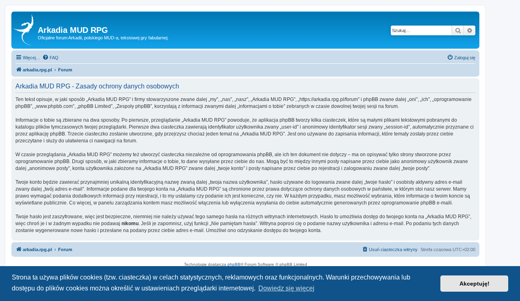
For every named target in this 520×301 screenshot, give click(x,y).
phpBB (234, 264)
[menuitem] (50, 57)
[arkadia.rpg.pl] (25, 30)
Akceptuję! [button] (474, 283)
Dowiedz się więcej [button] (286, 288)
